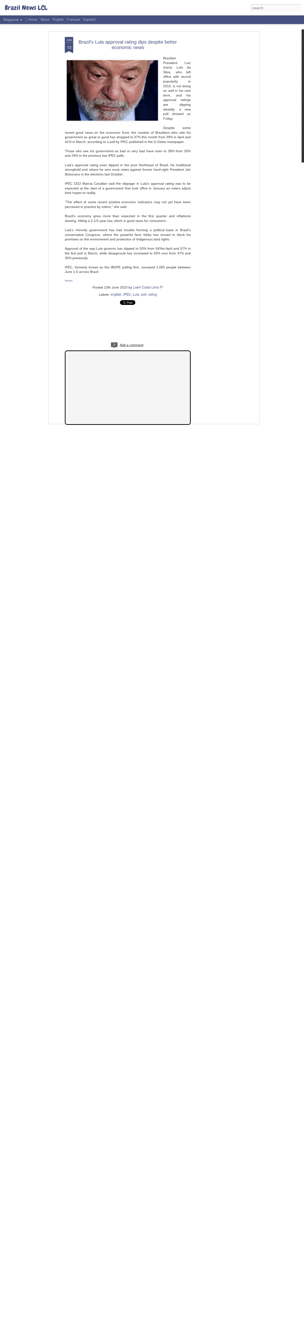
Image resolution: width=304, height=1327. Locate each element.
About (45, 19)
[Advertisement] (217, 112)
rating (152, 294)
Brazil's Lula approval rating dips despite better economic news (128, 44)
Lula (136, 294)
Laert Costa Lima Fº (148, 287)
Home (32, 19)
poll (143, 294)
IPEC (127, 294)
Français (73, 19)
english (116, 294)
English (58, 19)
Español (89, 19)
